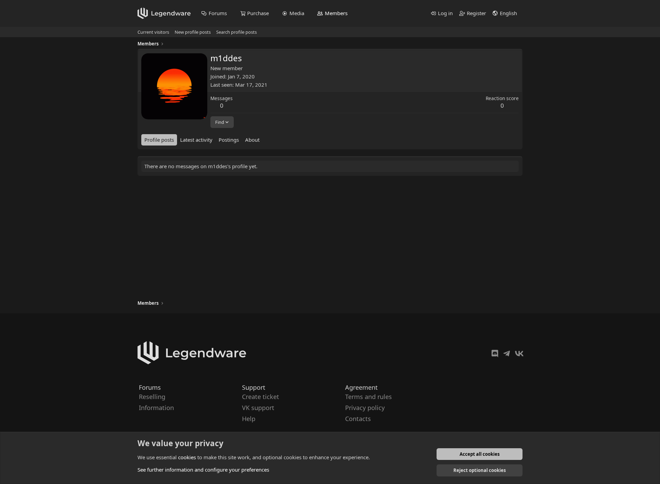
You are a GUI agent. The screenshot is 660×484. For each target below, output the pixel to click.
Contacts (358, 419)
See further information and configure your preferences (203, 469)
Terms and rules (368, 396)
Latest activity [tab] (196, 139)
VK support (258, 408)
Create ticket (260, 396)
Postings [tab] (229, 139)
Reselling (152, 396)
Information (156, 408)
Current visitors (153, 32)
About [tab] (252, 139)
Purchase (258, 13)
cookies (187, 457)
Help (248, 419)
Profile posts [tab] (159, 139)
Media (296, 13)
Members (336, 13)
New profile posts (193, 32)
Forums (218, 13)
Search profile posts (236, 32)
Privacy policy (365, 408)
